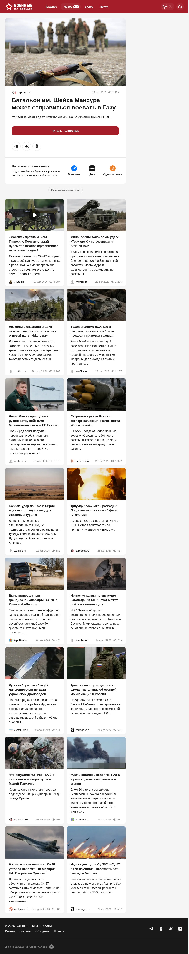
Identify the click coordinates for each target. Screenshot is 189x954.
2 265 (57, 371)
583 (58, 909)
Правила (59, 931)
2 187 (118, 371)
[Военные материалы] (18, 6)
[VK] (170, 928)
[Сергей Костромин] (72, 281)
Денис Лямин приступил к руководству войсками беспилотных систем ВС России (33, 421)
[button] (16, 146)
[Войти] (180, 6)
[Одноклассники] (161, 928)
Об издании (42, 931)
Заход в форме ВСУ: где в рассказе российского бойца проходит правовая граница (92, 331)
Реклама (10, 931)
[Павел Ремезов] (72, 371)
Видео (89, 6)
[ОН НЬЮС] (72, 461)
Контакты (25, 931)
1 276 (57, 461)
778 (58, 640)
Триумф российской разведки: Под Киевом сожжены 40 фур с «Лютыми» (94, 510)
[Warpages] (72, 730)
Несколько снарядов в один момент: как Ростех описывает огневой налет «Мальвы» (32, 331)
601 (58, 819)
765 (119, 640)
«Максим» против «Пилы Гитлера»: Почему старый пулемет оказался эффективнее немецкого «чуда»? (33, 243)
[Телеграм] (151, 928)
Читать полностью (65, 130)
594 (119, 819)
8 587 (57, 281)
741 (58, 729)
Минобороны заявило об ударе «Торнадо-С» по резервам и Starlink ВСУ (95, 241)
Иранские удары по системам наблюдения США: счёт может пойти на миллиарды (94, 600)
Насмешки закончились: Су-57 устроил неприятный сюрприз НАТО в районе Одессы (32, 869)
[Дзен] (180, 928)
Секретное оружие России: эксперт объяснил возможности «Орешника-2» (95, 421)
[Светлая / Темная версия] (167, 6)
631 (119, 729)
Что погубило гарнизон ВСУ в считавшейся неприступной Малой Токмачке (31, 779)
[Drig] (10, 730)
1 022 (118, 461)
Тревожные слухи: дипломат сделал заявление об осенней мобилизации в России (93, 689)
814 (119, 550)
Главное (51, 6)
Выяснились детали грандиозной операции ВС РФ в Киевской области (33, 600)
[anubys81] (10, 281)
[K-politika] (10, 640)
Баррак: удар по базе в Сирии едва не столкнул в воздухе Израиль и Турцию (32, 510)
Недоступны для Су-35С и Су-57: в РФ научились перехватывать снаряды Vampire (96, 869)
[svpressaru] (14, 92)
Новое (71, 6)
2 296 (118, 281)
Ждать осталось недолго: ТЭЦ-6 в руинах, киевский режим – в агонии (95, 779)
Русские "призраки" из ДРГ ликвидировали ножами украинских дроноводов (29, 689)
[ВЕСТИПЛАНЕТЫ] (10, 909)
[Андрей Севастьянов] (10, 371)
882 (58, 550)
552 (119, 909)
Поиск (104, 6)
